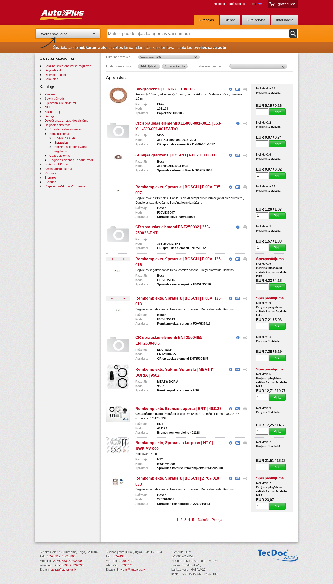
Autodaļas (206, 20)
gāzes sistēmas (59, 155)
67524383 (119, 556)
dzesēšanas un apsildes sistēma (66, 120)
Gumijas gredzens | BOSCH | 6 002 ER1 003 (175, 155)
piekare (50, 94)
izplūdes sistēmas (56, 164)
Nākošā (204, 520)
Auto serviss (255, 20)
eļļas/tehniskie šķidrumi (60, 103)
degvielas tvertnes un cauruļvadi (71, 160)
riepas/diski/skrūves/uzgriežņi (65, 186)
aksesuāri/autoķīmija (58, 169)
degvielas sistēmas (57, 125)
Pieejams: (262, 92)
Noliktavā (262, 88)
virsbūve (50, 173)
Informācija (284, 20)
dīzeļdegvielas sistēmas (65, 129)
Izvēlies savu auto (53, 34)
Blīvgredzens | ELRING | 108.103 (165, 89)
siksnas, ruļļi (53, 112)
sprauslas (51, 79)
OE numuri (237, 89)
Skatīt (230, 89)
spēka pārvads (55, 98)
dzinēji (49, 116)
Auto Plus (71, 13)
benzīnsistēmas (59, 134)
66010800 (69, 556)
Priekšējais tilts (149, 66)
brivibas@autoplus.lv (131, 569)
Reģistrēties (237, 4)
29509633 (60, 561)
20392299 (75, 561)
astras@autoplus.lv (64, 569)
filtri (47, 107)
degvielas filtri (54, 70)
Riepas (230, 20)
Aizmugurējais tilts (175, 66)
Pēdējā (217, 520)
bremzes (50, 177)
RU (260, 4)
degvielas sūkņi (55, 75)
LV (253, 4)
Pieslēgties (220, 4)
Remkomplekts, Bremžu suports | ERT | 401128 (178, 409)
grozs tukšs (286, 4)
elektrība (50, 182)
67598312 (53, 556)
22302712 (126, 561)
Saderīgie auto (245, 89)
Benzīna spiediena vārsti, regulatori (68, 66)
